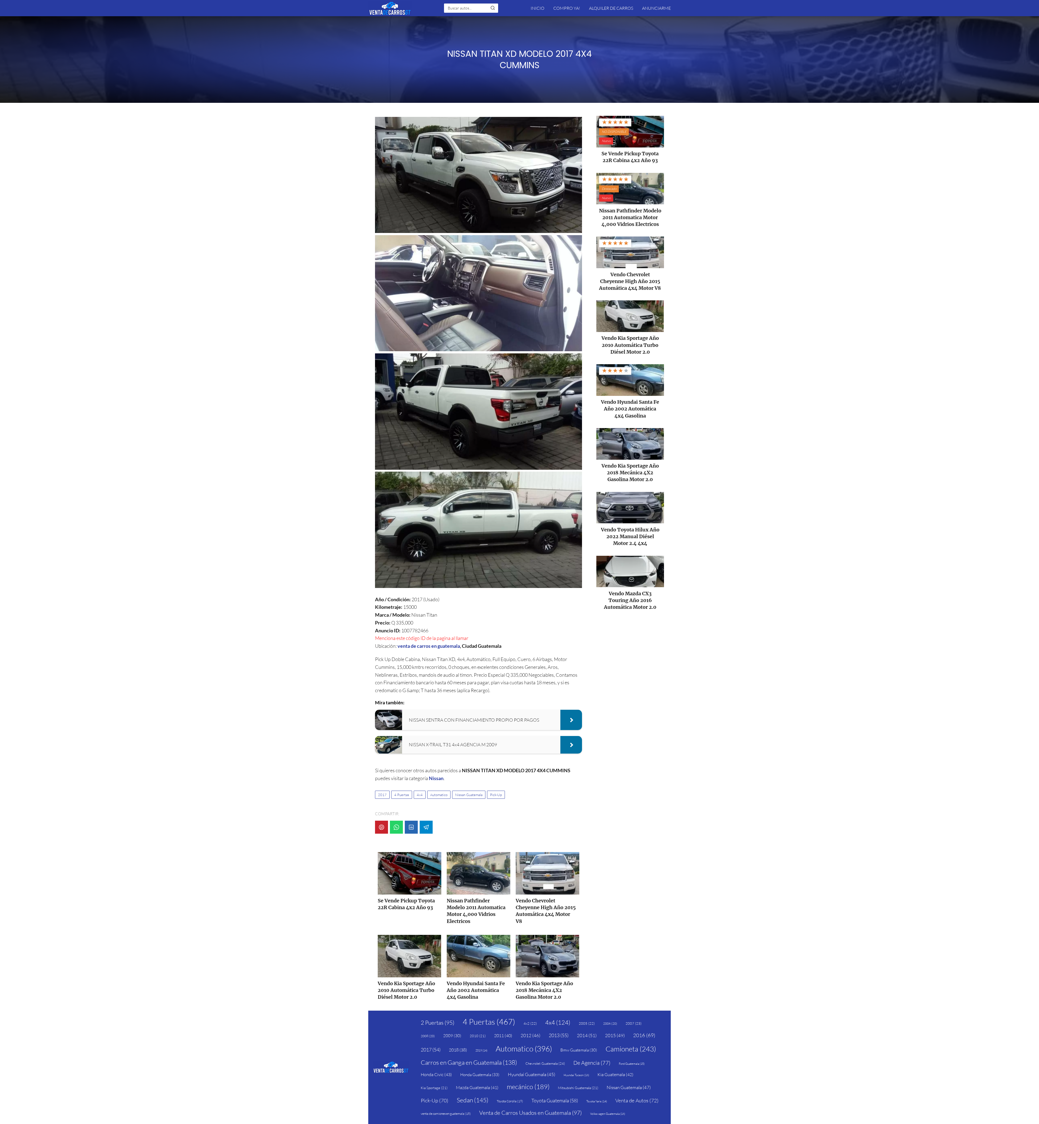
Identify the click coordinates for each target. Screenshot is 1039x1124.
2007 (634, 1023)
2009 (452, 1035)
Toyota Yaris (596, 1101)
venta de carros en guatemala (428, 646)
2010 (478, 1036)
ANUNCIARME (656, 8)
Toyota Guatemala (554, 1100)
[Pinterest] (381, 827)
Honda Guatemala (479, 1074)
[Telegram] (426, 827)
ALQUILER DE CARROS (611, 8)
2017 (382, 795)
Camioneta (631, 1048)
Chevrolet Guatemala (545, 1063)
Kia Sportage (434, 1088)
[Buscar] (492, 8)
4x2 (530, 1023)
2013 (558, 1035)
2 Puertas (437, 1022)
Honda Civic (436, 1074)
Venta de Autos (637, 1100)
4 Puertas (401, 795)
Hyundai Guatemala (531, 1074)
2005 (587, 1023)
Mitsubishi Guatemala (578, 1088)
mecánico (528, 1087)
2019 (481, 1050)
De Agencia (591, 1062)
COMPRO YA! (566, 8)
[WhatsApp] (396, 827)
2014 (587, 1035)
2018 (458, 1050)
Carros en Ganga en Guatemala (469, 1062)
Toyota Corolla (510, 1101)
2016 (644, 1035)
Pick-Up (496, 795)
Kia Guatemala (615, 1074)
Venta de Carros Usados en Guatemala (530, 1112)
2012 (530, 1035)
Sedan (472, 1100)
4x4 (420, 795)
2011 (503, 1035)
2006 (610, 1023)
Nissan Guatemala (468, 795)
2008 (428, 1036)
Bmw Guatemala (578, 1050)
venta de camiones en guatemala (446, 1114)
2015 (615, 1035)
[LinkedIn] (411, 827)
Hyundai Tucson (576, 1075)
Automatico (439, 795)
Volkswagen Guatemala (607, 1114)
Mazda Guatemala (477, 1087)
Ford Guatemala (632, 1064)
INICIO (537, 8)
